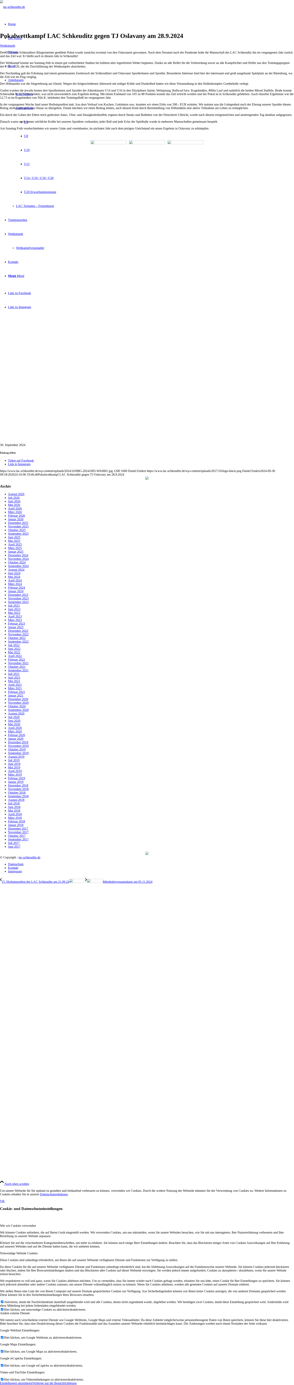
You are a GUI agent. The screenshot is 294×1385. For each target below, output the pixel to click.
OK (2, 1201)
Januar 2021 (15, 695)
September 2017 (18, 839)
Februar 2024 (16, 587)
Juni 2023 (14, 609)
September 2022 (18, 641)
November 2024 (18, 559)
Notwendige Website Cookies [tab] (19, 1253)
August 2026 (16, 494)
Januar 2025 (15, 551)
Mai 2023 (14, 612)
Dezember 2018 (18, 785)
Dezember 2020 (18, 699)
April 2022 (15, 656)
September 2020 (18, 710)
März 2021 (15, 688)
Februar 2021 (16, 692)
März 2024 (15, 584)
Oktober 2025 (17, 530)
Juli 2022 (14, 645)
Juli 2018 (14, 803)
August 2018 (16, 800)
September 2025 (18, 533)
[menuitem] (151, 864)
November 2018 (18, 789)
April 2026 (15, 508)
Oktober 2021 (17, 666)
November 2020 (18, 702)
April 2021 (15, 684)
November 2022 (18, 634)
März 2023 (15, 620)
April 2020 (15, 728)
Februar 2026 (16, 515)
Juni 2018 (14, 807)
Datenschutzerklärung (54, 1194)
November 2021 (18, 663)
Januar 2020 (15, 738)
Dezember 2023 (18, 594)
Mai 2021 (14, 681)
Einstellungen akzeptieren (16, 1383)
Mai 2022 (14, 652)
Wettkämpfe (7, 45)
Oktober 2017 (17, 835)
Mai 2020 (14, 724)
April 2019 (15, 771)
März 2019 (15, 774)
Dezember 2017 (18, 828)
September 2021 (18, 670)
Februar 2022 (16, 659)
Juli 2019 (14, 760)
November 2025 (18, 526)
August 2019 (16, 756)
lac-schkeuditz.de (29, 857)
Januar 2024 (15, 591)
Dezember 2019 (18, 742)
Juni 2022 (14, 648)
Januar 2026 (15, 519)
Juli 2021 (14, 674)
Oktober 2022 (17, 638)
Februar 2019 (16, 778)
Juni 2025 (14, 537)
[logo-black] (12, 7)
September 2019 (18, 753)
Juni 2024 (14, 573)
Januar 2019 (15, 782)
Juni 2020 (14, 720)
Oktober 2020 (17, 706)
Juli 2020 (14, 717)
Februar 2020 (16, 735)
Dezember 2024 (18, 555)
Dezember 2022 (18, 630)
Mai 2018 (14, 810)
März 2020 (15, 731)
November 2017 (18, 832)
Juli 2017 (14, 843)
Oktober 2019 (17, 749)
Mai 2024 (14, 576)
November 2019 (18, 746)
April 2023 (15, 616)
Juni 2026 (14, 501)
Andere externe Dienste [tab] (15, 1313)
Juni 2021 (14, 677)
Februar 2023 (16, 623)
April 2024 (15, 580)
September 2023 (18, 602)
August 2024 (16, 569)
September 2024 (18, 566)
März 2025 (15, 548)
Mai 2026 (14, 505)
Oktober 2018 (17, 792)
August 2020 (16, 713)
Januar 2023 (15, 627)
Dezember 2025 (18, 523)
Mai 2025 (14, 541)
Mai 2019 (14, 767)
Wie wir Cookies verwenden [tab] (18, 1225)
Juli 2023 (14, 605)
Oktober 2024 (17, 562)
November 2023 (18, 598)
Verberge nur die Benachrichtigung (54, 1383)
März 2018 (15, 817)
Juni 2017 (14, 846)
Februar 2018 (16, 821)
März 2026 (15, 512)
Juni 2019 (14, 764)
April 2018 (15, 814)
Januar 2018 (15, 825)
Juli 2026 (14, 497)
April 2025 (15, 544)
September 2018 (18, 796)
